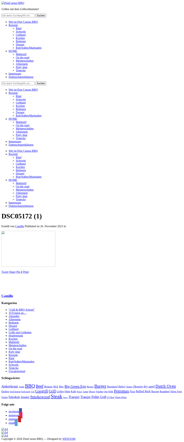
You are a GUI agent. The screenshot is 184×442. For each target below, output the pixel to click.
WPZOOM (68, 438)
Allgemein (22, 63)
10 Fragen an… (17, 312)
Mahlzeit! (21, 54)
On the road (22, 57)
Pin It (19, 271)
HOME (13, 51)
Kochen (20, 38)
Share (12, 271)
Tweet (4, 271)
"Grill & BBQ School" (22, 309)
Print (26, 271)
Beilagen (21, 41)
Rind (18, 28)
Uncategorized (17, 371)
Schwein (21, 31)
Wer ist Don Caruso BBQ (23, 21)
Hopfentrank (16, 335)
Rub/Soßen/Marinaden (29, 47)
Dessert (20, 44)
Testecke (21, 70)
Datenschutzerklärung (21, 76)
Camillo (19, 226)
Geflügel (21, 34)
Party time (21, 67)
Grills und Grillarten (20, 332)
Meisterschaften (25, 60)
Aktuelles (14, 316)
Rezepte (13, 25)
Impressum (15, 73)
